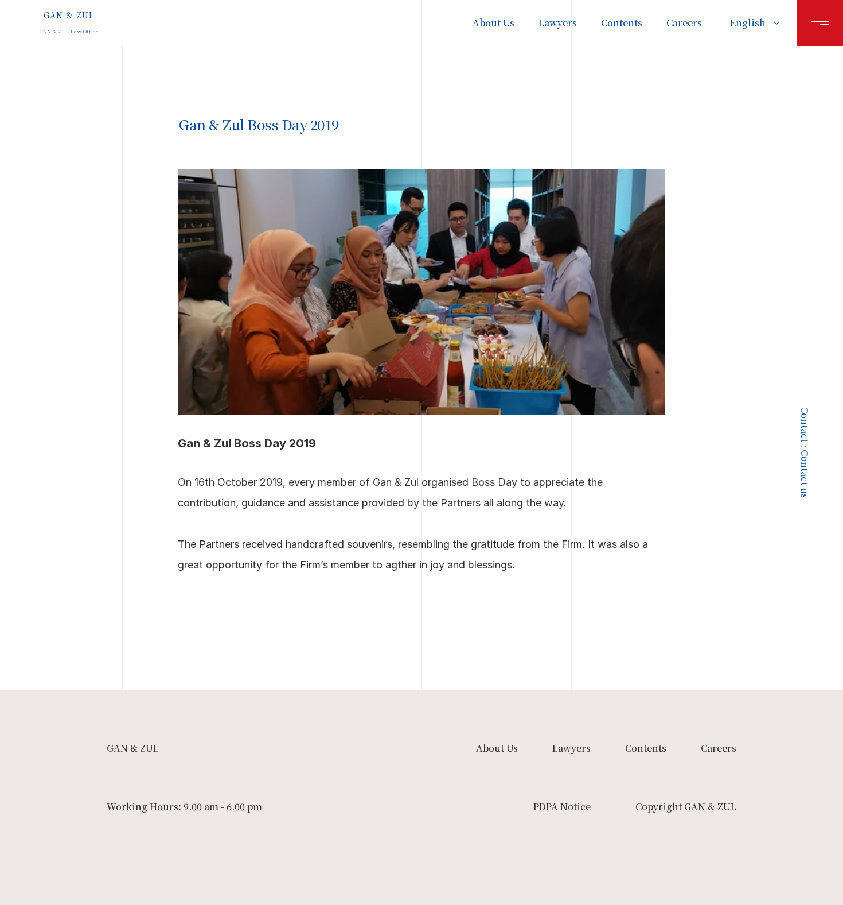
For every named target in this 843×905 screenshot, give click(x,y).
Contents (621, 22)
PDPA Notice (562, 806)
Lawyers (557, 22)
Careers (684, 22)
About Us (493, 22)
